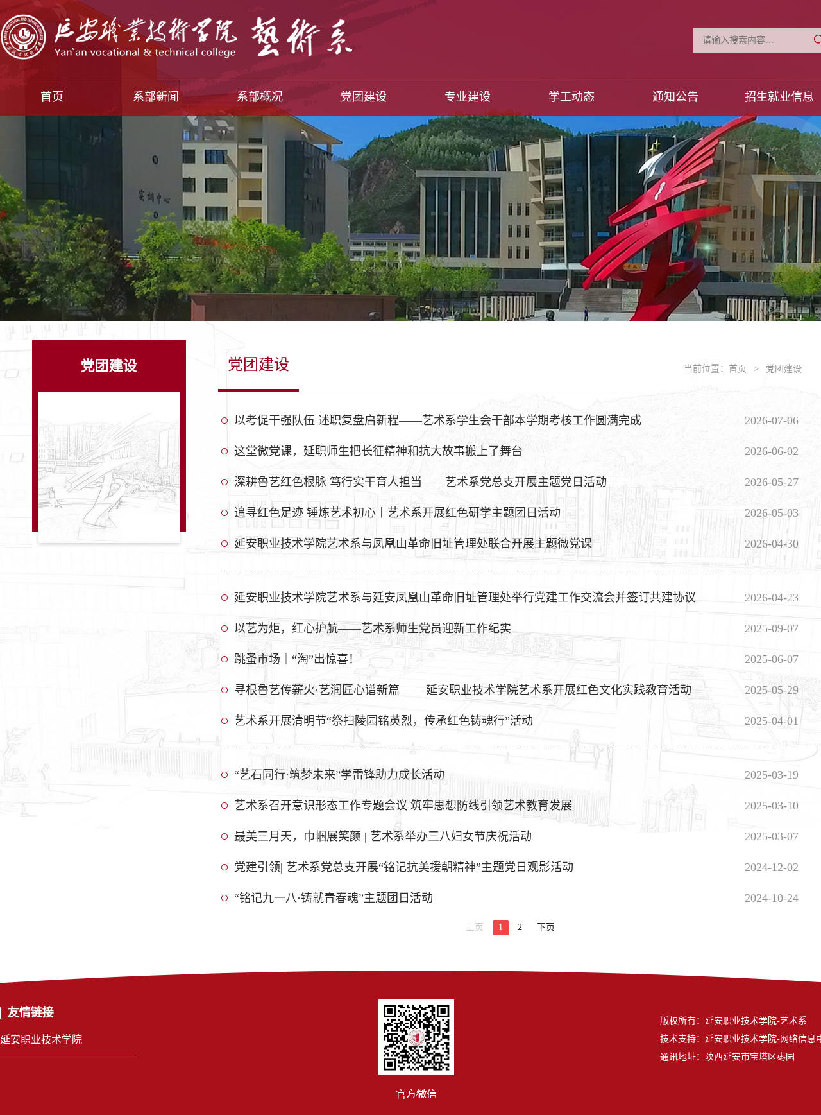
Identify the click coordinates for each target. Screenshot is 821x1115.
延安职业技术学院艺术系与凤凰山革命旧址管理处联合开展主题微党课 (413, 543)
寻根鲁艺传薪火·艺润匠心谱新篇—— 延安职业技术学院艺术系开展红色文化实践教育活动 (462, 690)
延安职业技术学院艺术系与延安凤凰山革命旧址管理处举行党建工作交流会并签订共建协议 (465, 597)
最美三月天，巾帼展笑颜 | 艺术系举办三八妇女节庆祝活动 (383, 836)
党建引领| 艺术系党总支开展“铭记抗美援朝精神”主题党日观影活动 (403, 867)
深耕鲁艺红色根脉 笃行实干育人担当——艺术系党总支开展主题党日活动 (420, 482)
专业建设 (467, 97)
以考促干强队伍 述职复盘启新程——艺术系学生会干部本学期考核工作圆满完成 (437, 420)
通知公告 (675, 97)
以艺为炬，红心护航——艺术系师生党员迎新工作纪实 (372, 628)
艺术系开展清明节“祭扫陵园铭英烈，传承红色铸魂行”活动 (383, 720)
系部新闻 (156, 97)
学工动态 (571, 97)
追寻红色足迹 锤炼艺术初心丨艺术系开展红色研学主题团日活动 (397, 512)
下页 (546, 927)
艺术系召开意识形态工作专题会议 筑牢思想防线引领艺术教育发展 (403, 805)
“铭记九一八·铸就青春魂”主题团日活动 (333, 898)
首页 (51, 97)
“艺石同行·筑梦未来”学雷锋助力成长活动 (339, 774)
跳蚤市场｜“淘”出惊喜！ (297, 659)
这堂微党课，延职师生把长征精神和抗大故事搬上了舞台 (378, 451)
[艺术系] (216, 42)
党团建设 (364, 97)
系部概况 (260, 97)
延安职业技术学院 (41, 1039)
